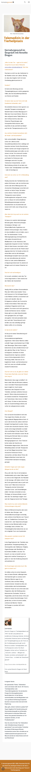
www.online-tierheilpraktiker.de (13, 67)
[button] (3, 769)
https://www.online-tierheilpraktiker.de (15, 664)
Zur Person (8, 628)
